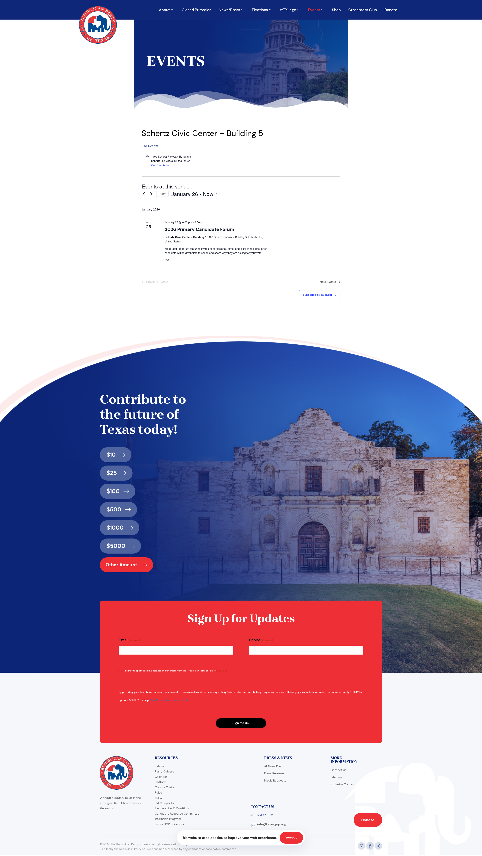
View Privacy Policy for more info (169, 700)
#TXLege (288, 9)
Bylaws (159, 766)
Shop (336, 9)
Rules (158, 792)
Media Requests (275, 780)
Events (314, 9)
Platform (160, 782)
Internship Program (168, 819)
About (164, 9)
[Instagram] (361, 846)
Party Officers (164, 771)
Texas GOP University (169, 824)
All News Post (273, 766)
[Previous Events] (144, 194)
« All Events (150, 146)
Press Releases (274, 773)
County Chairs (165, 787)
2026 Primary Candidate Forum (199, 229)
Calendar (161, 777)
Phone (261, 640)
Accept (291, 837)
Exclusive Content (343, 784)
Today (162, 193)
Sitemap (336, 777)
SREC (158, 798)
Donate (390, 9)
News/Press (229, 9)
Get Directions (160, 165)
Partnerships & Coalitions (172, 808)
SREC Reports (164, 803)
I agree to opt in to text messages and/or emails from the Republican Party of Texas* (177, 670)
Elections (260, 9)
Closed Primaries (196, 9)
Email (130, 640)
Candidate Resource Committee (177, 814)
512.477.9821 (264, 815)
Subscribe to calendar (317, 294)
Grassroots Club (362, 9)
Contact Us (338, 770)
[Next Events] (151, 194)
